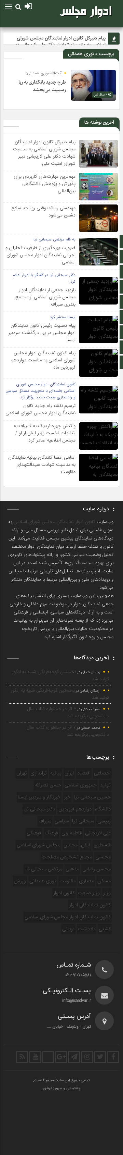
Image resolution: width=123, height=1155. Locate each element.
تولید (105, 785)
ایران (69, 773)
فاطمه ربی (72, 833)
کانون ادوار (63, 893)
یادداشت (86, 929)
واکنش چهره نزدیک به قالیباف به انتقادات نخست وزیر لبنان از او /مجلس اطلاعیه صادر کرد (45, 433)
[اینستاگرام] (87, 1057)
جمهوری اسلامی (81, 785)
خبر (67, 797)
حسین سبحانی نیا (92, 797)
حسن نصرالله (48, 785)
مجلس (71, 845)
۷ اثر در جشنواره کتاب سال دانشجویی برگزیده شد (68, 712)
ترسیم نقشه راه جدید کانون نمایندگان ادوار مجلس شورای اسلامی (40, 409)
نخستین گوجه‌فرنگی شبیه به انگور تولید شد (60, 675)
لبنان (85, 845)
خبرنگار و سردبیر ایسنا (39, 797)
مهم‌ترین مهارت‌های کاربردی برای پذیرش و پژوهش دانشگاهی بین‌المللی (45, 184)
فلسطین (102, 845)
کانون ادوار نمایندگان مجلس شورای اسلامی (54, 522)
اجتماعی (102, 773)
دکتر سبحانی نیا (39, 809)
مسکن (104, 881)
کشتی (105, 929)
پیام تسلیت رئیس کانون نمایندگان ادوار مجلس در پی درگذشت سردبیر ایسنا (42, 333)
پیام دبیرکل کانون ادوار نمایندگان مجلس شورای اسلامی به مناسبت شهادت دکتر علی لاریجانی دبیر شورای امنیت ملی (44, 152)
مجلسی (103, 857)
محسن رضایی (96, 869)
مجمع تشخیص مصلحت (67, 857)
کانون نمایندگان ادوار (90, 905)
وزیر (107, 893)
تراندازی (38, 773)
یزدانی (68, 929)
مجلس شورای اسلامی (38, 845)
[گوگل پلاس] (61, 1057)
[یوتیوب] (35, 1057)
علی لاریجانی (98, 833)
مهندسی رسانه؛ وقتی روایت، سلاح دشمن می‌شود (43, 211)
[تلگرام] (74, 1057)
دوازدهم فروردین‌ (75, 809)
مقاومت (67, 881)
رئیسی (104, 821)
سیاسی (62, 821)
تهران (21, 773)
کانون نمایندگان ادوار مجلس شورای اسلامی (68, 917)
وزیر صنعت (89, 893)
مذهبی (72, 869)
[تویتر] (100, 1057)
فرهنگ (51, 833)
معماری (86, 881)
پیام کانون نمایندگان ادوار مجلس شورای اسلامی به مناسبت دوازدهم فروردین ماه (43, 360)
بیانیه (55, 773)
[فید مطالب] (22, 1057)
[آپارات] (48, 1057)
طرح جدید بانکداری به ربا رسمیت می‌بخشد (42, 86)
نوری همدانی (42, 881)
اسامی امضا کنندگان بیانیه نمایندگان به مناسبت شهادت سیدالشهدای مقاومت (42, 464)
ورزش (20, 881)
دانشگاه (103, 809)
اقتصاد (84, 773)
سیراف (45, 821)
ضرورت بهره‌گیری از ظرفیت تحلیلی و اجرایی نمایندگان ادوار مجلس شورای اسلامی (40, 255)
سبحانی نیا (83, 821)
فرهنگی (34, 833)
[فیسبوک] (113, 1057)
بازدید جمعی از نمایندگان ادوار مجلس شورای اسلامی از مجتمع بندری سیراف (45, 297)
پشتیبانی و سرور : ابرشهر (61, 1088)
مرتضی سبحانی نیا (43, 869)
